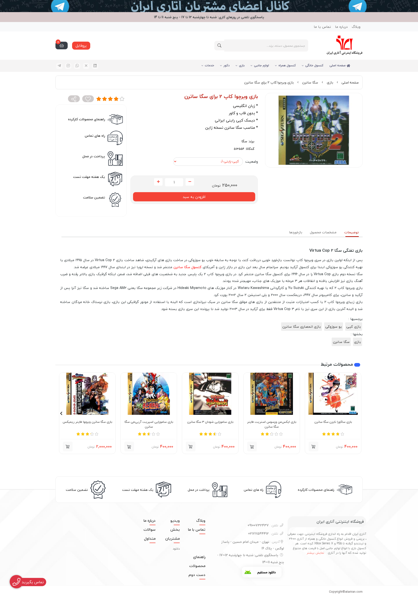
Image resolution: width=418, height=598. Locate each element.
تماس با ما (322, 27)
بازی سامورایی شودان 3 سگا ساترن (210, 422)
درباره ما (341, 27)
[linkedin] (95, 66)
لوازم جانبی (261, 65)
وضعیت (251, 161)
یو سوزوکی (333, 327)
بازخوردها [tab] (295, 232)
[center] (219, 45)
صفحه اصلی (338, 65)
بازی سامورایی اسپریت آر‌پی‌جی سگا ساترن (149, 424)
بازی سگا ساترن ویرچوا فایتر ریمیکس (87, 422)
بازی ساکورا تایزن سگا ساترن (333, 422)
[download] (262, 572)
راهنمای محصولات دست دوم (196, 565)
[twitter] (86, 66)
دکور (227, 65)
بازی (242, 65)
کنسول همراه (287, 65)
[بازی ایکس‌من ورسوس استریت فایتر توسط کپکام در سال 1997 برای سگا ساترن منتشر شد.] (272, 394)
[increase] (158, 182)
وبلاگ (356, 27)
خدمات (209, 65)
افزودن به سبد (194, 197)
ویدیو (175, 520)
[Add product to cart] (313, 446)
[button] (252, 446)
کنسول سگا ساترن (187, 267)
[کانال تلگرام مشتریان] (209, 6)
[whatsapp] (77, 66)
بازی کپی (353, 327)
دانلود (176, 548)
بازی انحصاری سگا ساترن (301, 327)
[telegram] (59, 66)
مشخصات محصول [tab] (323, 232)
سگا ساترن (310, 82)
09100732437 (263, 525)
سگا (244, 141)
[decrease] (190, 182)
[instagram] (68, 66)
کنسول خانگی (314, 65)
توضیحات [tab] (351, 232)
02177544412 (263, 533)
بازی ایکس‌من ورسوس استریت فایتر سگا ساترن (271, 424)
